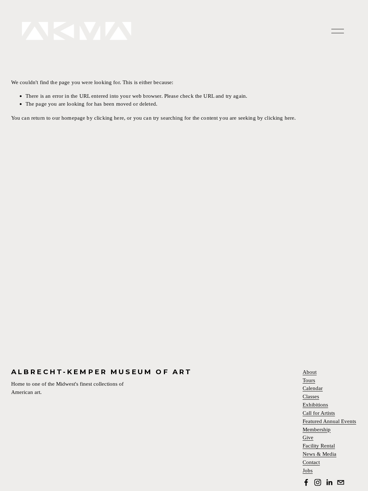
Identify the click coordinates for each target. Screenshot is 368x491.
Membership (317, 429)
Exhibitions (315, 405)
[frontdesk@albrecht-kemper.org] (340, 482)
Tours (309, 380)
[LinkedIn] (329, 482)
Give (308, 437)
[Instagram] (317, 482)
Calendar (313, 388)
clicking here (109, 118)
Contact (311, 462)
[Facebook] (306, 482)
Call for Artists (319, 413)
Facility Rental (319, 446)
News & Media (319, 454)
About (310, 372)
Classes (311, 396)
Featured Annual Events (329, 421)
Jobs (308, 470)
